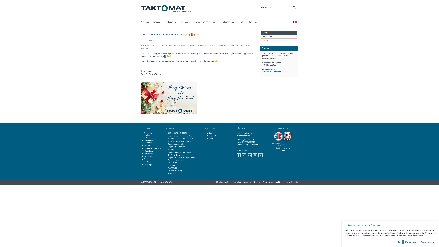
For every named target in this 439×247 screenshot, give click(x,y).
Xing (244, 155)
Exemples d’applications (205, 22)
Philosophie (148, 138)
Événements (267, 37)
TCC (263, 22)
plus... (283, 150)
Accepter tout (427, 242)
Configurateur (170, 22)
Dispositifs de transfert (176, 147)
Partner (146, 159)
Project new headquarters (149, 134)
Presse (265, 40)
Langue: (291, 182)
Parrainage (148, 165)
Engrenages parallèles (176, 144)
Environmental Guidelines (149, 142)
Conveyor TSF (173, 165)
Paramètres (410, 242)
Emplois (147, 162)
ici (384, 236)
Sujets (241, 22)
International (149, 151)
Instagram (255, 155)
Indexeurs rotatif (174, 150)
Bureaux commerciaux (152, 148)
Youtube (250, 155)
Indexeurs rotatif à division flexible (181, 139)
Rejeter (397, 242)
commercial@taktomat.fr (271, 72)
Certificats (148, 156)
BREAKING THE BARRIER (177, 133)
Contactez (252, 22)
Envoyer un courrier (251, 145)
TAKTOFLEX (172, 163)
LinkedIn (260, 155)
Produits (156, 22)
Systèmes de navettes (176, 155)
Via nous (145, 22)
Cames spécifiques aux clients (179, 152)
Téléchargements (227, 22)
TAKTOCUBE (172, 168)
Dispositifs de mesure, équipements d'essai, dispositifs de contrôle (181, 159)
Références (185, 22)
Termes (257, 182)
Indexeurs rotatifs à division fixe (180, 136)
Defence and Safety (175, 171)
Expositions (148, 154)
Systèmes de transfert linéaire (179, 141)
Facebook (239, 155)
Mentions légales (222, 182)
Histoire (147, 145)
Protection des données (242, 182)
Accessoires (172, 174)
